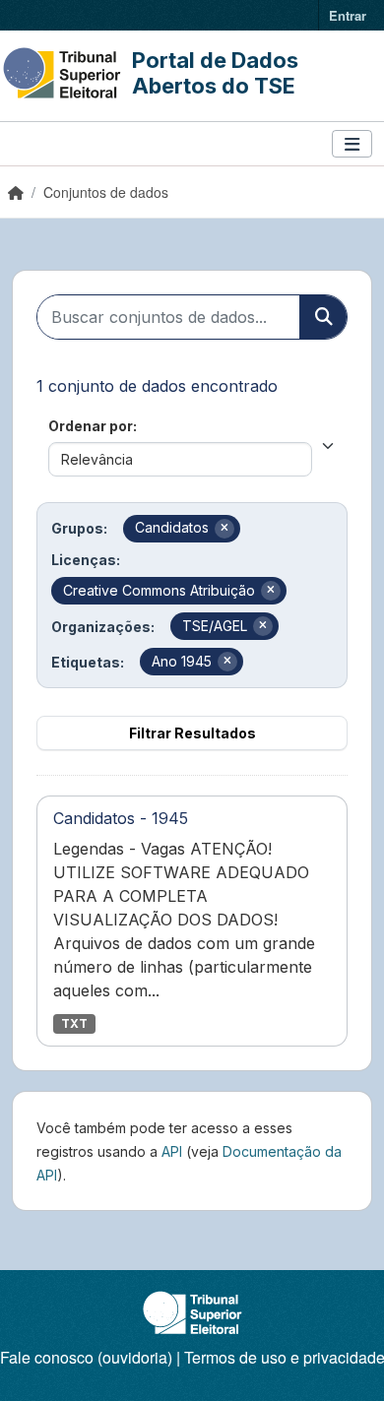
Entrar (347, 15)
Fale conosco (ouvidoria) (86, 1357)
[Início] (16, 192)
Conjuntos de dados (105, 192)
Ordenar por (90, 425)
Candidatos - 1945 (120, 818)
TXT (74, 1023)
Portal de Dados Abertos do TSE (215, 72)
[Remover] (224, 529)
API (171, 1151)
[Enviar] (323, 317)
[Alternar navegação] (352, 144)
